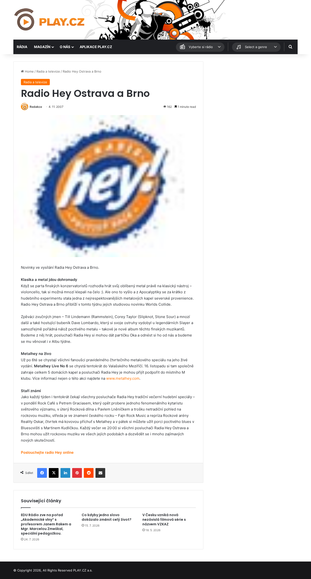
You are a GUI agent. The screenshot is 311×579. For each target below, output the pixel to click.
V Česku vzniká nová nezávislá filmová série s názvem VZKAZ (164, 519)
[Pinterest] (77, 473)
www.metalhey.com (122, 378)
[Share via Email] (100, 473)
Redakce (36, 107)
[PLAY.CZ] (49, 19)
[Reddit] (89, 473)
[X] (54, 473)
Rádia (22, 47)
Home (29, 71)
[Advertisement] (253, 95)
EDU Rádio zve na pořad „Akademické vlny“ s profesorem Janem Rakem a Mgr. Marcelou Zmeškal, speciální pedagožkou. (46, 524)
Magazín (42, 47)
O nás (65, 47)
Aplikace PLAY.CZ (96, 47)
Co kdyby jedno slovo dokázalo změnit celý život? (106, 517)
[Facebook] (42, 473)
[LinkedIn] (65, 473)
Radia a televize (48, 71)
